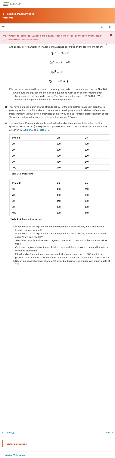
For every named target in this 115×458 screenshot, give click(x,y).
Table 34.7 (43, 129)
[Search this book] (102, 27)
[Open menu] (3, 27)
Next (107, 432)
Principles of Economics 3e (20, 13)
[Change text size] (110, 27)
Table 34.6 (27, 129)
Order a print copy (16, 443)
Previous (9, 432)
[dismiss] (111, 35)
